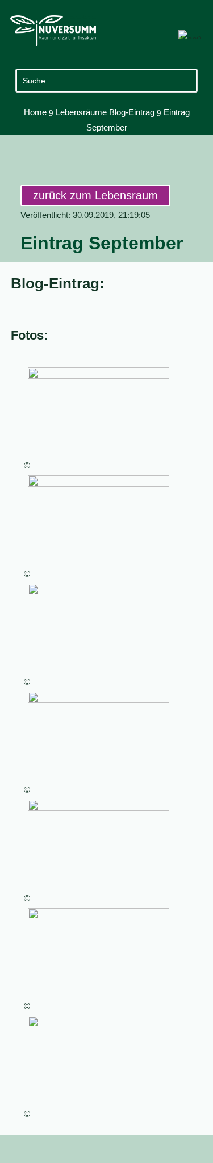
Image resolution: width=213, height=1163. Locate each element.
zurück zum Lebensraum (95, 195)
